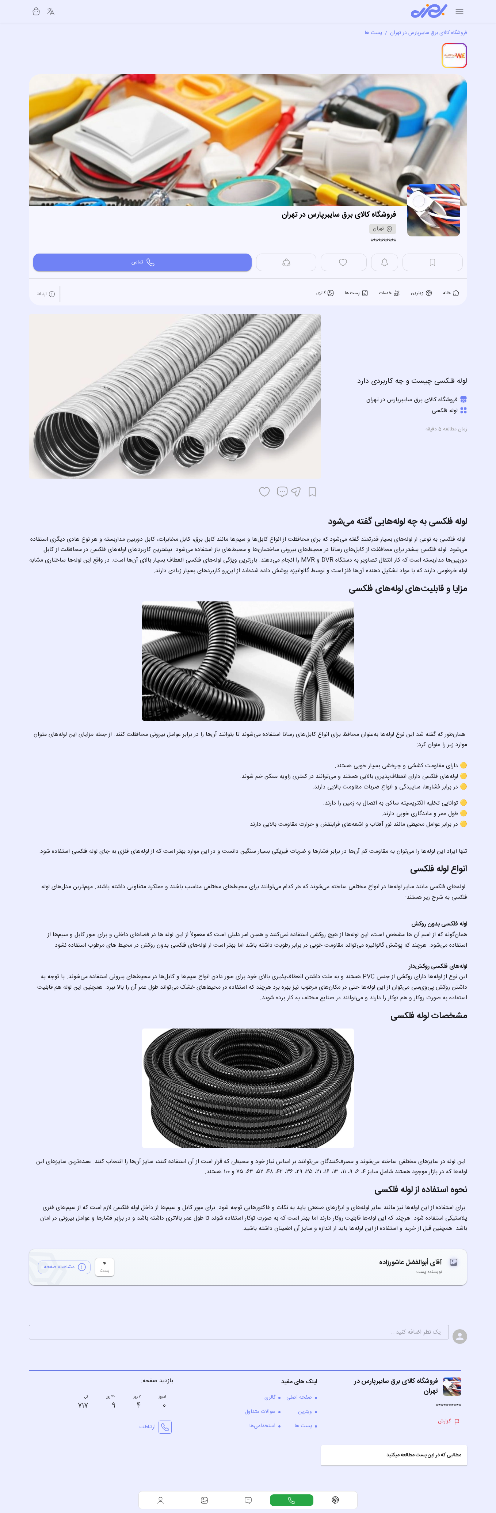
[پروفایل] (161, 1500)
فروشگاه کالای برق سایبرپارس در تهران (428, 32)
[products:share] (286, 262)
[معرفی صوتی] (335, 1500)
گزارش (444, 1421)
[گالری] (204, 1500)
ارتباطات (147, 1427)
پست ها (373, 32)
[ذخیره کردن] (312, 492)
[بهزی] (429, 11)
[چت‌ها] (292, 1500)
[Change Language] (50, 11)
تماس (137, 262)
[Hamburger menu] (459, 11)
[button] (394, 1455)
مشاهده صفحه (59, 1267)
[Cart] (36, 11)
